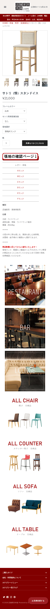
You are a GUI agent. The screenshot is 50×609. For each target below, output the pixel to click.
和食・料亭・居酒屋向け (20, 23)
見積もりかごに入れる (35, 143)
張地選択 (6, 127)
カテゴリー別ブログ (10, 588)
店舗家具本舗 (13, 603)
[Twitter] (4, 597)
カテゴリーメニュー (10, 583)
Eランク (20, 193)
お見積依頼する (38, 601)
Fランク (20, 199)
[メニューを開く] (5, 7)
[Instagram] (11, 597)
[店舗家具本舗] (22, 7)
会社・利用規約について (11, 578)
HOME (5, 23)
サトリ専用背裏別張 (10, 116)
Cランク (20, 182)
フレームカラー (8, 106)
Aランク (20, 171)
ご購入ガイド (7, 573)
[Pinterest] (15, 597)
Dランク (20, 187)
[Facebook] (7, 597)
